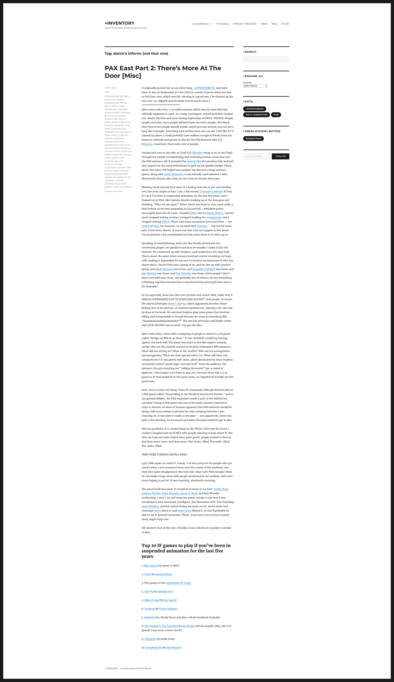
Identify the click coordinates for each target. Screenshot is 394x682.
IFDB (276, 115)
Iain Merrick (149, 273)
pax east (119, 161)
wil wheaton (126, 187)
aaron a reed (118, 106)
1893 (156, 225)
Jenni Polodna (150, 506)
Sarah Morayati (173, 174)
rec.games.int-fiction (115, 167)
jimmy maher (121, 151)
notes (157, 510)
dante (108, 122)
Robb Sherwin (170, 493)
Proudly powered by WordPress (136, 668)
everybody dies (118, 128)
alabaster (122, 109)
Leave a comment (114, 191)
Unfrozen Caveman (211, 191)
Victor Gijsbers (168, 608)
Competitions (200, 23)
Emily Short (221, 489)
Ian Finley (188, 625)
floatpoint (110, 132)
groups (217, 217)
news (210, 217)
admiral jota (111, 109)
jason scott (118, 141)
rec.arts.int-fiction (113, 164)
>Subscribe (280, 156)
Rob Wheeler (194, 152)
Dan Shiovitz (183, 273)
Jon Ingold (170, 600)
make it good (111, 157)
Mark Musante (164, 269)
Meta (264, 23)
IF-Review (223, 23)
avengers (125, 112)
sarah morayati (121, 170)
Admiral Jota (165, 591)
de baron (119, 125)
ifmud (114, 135)
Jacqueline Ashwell (203, 269)
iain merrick (121, 132)
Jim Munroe (174, 647)
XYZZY (285, 23)
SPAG (193, 213)
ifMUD (166, 221)
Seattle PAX (194, 161)
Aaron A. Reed (188, 493)
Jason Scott (184, 510)
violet (116, 187)
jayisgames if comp (114, 145)
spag (107, 174)
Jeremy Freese (163, 574)
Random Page (253, 138)
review (146, 225)
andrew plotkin (112, 112)
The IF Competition (257, 115)
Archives (247, 82)
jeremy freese (121, 148)
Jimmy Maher (215, 213)
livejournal (117, 154)
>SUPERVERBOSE (204, 87)
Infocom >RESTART (245, 23)
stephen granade (119, 174)
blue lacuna (111, 115)
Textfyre (202, 225)
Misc (274, 23)
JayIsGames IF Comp (178, 582)
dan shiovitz (120, 119)
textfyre (108, 177)
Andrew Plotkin (151, 493)
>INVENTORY (119, 23)
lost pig (127, 154)
